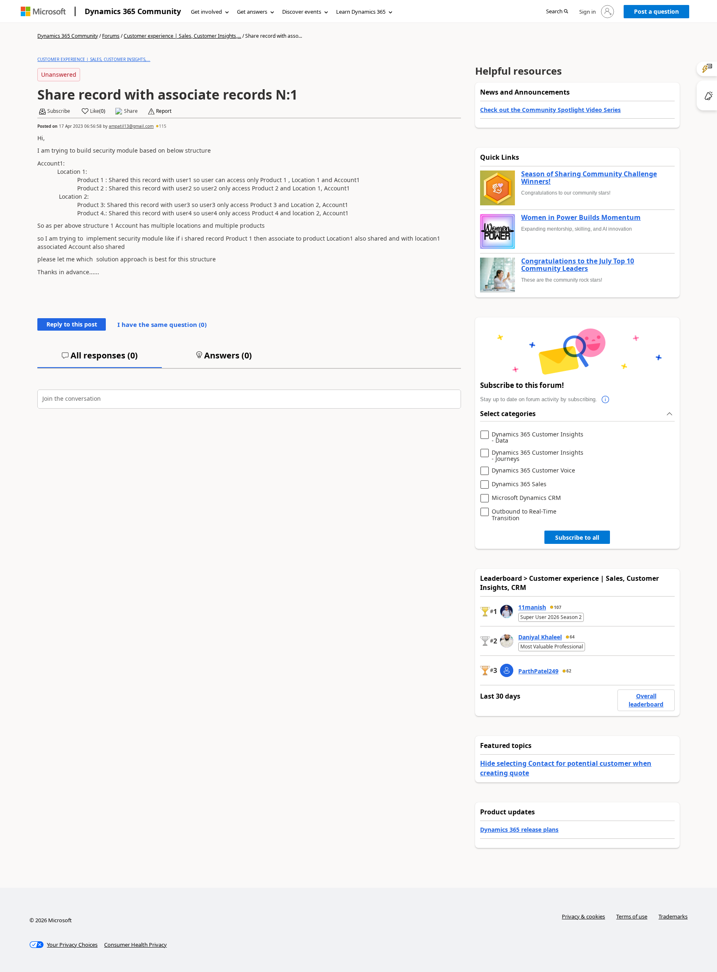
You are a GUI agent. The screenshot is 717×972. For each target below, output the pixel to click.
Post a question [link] (656, 11)
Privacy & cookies (583, 916)
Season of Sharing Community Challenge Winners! (589, 178)
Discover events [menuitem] (301, 11)
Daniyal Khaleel (540, 637)
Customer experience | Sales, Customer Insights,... (182, 35)
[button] (557, 12)
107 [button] (557, 607)
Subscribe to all (577, 537)
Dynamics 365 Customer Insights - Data (537, 437)
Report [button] (163, 111)
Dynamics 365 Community (133, 11)
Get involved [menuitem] (206, 11)
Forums (111, 35)
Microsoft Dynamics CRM (526, 498)
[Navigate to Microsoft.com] (43, 11)
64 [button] (572, 637)
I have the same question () (162, 324)
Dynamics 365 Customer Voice (533, 470)
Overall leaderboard (646, 700)
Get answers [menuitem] (252, 11)
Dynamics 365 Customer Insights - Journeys (537, 455)
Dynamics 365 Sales (519, 484)
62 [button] (568, 671)
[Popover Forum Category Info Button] (605, 399)
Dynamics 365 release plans (519, 829)
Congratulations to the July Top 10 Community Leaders (577, 265)
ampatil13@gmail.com (131, 126)
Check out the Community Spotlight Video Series (550, 110)
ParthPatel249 (538, 671)
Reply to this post (71, 324)
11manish (532, 607)
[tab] (99, 359)
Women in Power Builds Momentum (581, 218)
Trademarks (673, 916)
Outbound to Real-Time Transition (524, 514)
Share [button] (131, 111)
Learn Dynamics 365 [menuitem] (360, 11)
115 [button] (162, 126)
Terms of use (631, 916)
